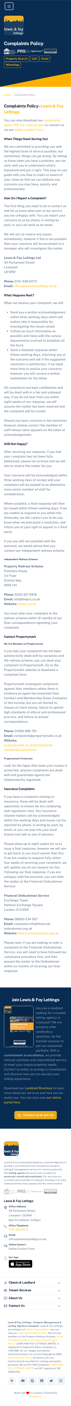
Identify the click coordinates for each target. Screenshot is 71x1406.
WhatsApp (12, 64)
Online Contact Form (22, 1248)
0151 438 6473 (18, 1229)
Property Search (16, 58)
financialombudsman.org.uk (38, 933)
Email (45, 58)
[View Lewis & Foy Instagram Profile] (61, 1381)
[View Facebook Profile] (42, 1381)
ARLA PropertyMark (37, 1329)
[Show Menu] (9, 6)
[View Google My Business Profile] (32, 1381)
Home (7, 94)
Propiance (35, 1396)
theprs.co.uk (27, 604)
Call (34, 58)
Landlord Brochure (38, 1088)
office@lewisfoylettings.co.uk (35, 286)
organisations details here (32, 1333)
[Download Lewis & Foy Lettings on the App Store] (20, 1264)
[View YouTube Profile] (23, 1381)
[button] (59, 1283)
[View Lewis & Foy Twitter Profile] (51, 1381)
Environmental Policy (19, 1357)
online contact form (28, 130)
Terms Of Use (31, 1340)
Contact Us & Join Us (37, 1115)
